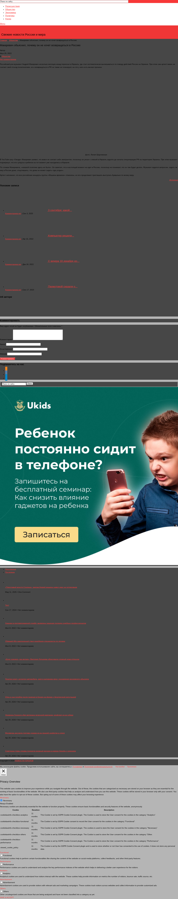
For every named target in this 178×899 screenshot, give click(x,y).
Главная (3, 40)
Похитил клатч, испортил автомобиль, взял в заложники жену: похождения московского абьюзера (47, 679)
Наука (8, 19)
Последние (10, 572)
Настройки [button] (120, 767)
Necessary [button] (4, 798)
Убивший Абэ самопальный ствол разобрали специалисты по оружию (35, 641)
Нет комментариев (8, 59)
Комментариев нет (13, 213)
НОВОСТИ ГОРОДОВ (23, 30)
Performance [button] (5, 861)
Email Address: (6, 349)
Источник (173, 180)
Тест (7, 605)
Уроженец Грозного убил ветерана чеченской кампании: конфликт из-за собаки (39, 715)
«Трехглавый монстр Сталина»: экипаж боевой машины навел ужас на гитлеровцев (41, 587)
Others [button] (3, 888)
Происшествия (12, 6)
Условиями (77, 767)
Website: (3, 354)
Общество (10, 9)
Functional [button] (4, 852)
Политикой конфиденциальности (98, 767)
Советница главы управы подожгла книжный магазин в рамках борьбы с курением (40, 751)
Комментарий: (6, 339)
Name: (3, 344)
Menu (2, 24)
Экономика (10, 12)
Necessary (7, 801)
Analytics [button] (3, 870)
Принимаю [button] (131, 767)
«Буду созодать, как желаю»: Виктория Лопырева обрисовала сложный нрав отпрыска (42, 659)
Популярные (10, 569)
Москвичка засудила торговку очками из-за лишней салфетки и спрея (35, 733)
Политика (9, 16)
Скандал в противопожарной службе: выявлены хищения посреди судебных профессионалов (45, 623)
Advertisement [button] (6, 879)
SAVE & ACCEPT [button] (7, 897)
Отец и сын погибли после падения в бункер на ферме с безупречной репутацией (40, 697)
